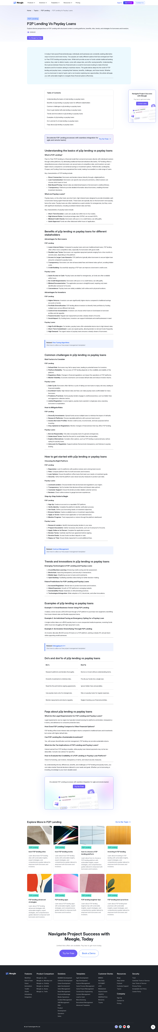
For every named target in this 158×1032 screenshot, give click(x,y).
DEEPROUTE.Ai (102, 997)
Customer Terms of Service (141, 980)
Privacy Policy (136, 986)
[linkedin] (120, 1028)
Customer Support (122, 986)
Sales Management (64, 989)
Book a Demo (88, 953)
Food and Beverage (64, 994)
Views (27, 983)
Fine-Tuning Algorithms (61, 342)
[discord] (116, 1028)
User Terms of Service (139, 983)
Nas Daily (101, 980)
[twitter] (128, 1028)
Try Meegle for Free (35, 38)
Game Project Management (85, 989)
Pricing (78, 2)
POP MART (101, 983)
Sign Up (119, 998)
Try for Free (79, 786)
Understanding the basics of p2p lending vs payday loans (65, 99)
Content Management (83, 994)
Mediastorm (102, 989)
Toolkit (27, 989)
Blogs (119, 978)
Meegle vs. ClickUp (43, 983)
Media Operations (63, 997)
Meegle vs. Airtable (43, 986)
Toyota (100, 1002)
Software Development (65, 980)
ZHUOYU (101, 994)
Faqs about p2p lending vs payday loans (60, 125)
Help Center (121, 980)
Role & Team (29, 980)
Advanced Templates (83, 1005)
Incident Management (65, 1000)
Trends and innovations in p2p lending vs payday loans (65, 114)
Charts (27, 991)
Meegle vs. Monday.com (44, 980)
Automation (28, 986)
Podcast (119, 983)
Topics (36, 10)
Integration (28, 997)
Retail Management (64, 991)
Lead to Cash (80, 997)
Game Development (64, 983)
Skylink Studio (102, 991)
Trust (134, 978)
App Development (82, 980)
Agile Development (64, 986)
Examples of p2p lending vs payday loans (60, 117)
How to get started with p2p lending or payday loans (64, 110)
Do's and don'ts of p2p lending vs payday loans (62, 121)
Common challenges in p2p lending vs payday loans (64, 106)
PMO (59, 1005)
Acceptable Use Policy (139, 989)
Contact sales (142, 103)
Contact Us (140, 3)
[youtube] (124, 1028)
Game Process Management (85, 986)
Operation (61, 1013)
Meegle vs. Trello (42, 991)
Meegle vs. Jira (41, 978)
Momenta (101, 1000)
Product (60, 1008)
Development (62, 1010)
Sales (59, 1016)
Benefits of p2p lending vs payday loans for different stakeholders (68, 103)
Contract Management (61, 549)
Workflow (28, 978)
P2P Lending (45, 10)
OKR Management (63, 1002)
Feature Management (83, 983)
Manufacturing (81, 1000)
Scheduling (28, 994)
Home (29, 10)
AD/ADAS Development (65, 978)
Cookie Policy (136, 991)
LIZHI (99, 986)
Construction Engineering (84, 991)
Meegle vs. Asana (42, 989)
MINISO (100, 978)
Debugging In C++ (59, 646)
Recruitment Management (84, 1002)
